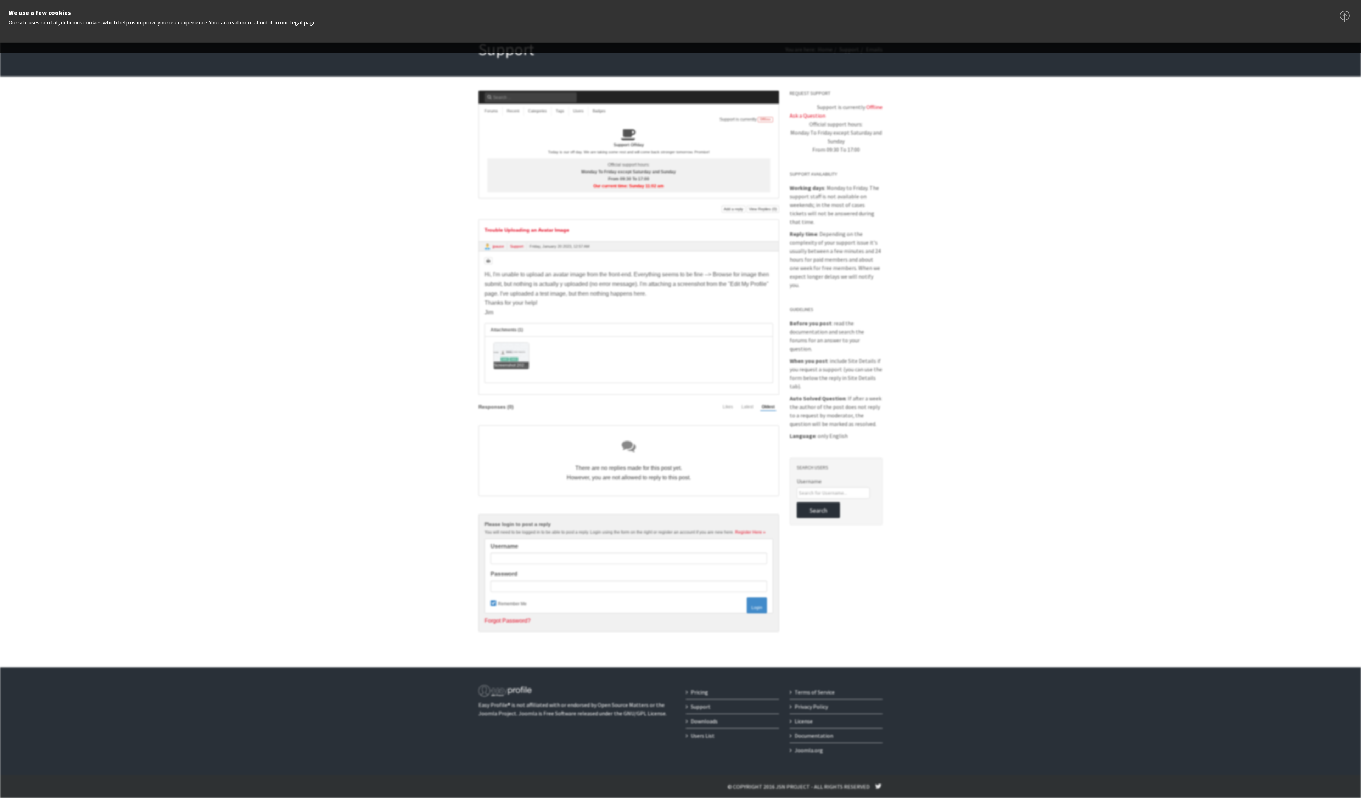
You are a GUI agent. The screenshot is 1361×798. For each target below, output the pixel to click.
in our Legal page (295, 22)
